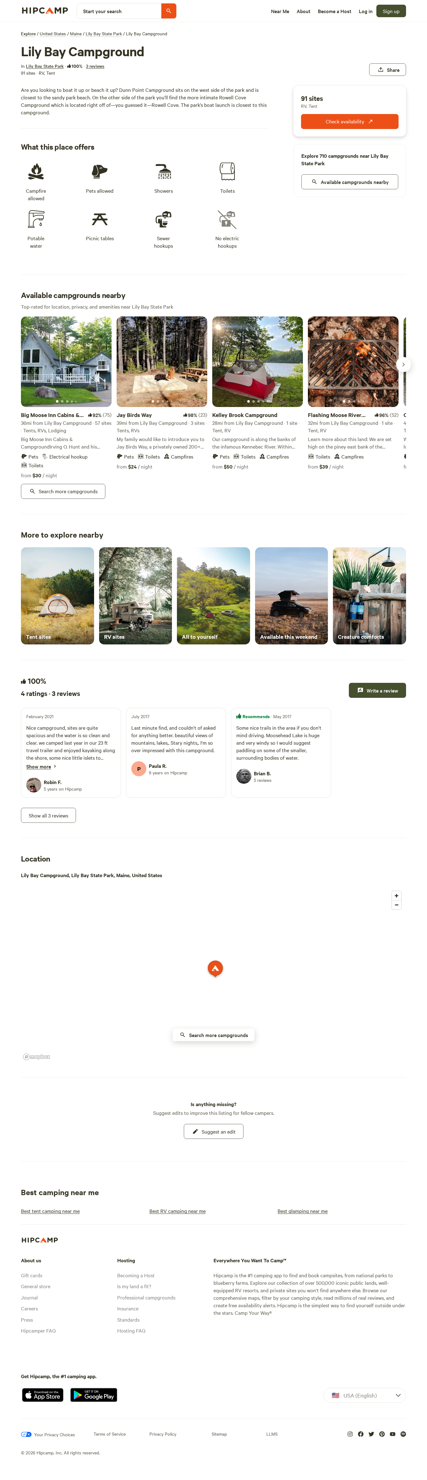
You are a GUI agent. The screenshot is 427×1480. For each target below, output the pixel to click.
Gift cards (31, 1275)
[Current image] (57, 401)
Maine (76, 33)
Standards (128, 1319)
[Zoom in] (396, 895)
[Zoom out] (396, 904)
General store (35, 1286)
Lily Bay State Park (104, 33)
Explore (28, 33)
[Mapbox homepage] (36, 1056)
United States (53, 33)
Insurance (127, 1308)
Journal (29, 1297)
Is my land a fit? (134, 1286)
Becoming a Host (136, 1275)
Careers (29, 1308)
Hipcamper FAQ (38, 1330)
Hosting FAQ (131, 1330)
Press (27, 1319)
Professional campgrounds (146, 1297)
